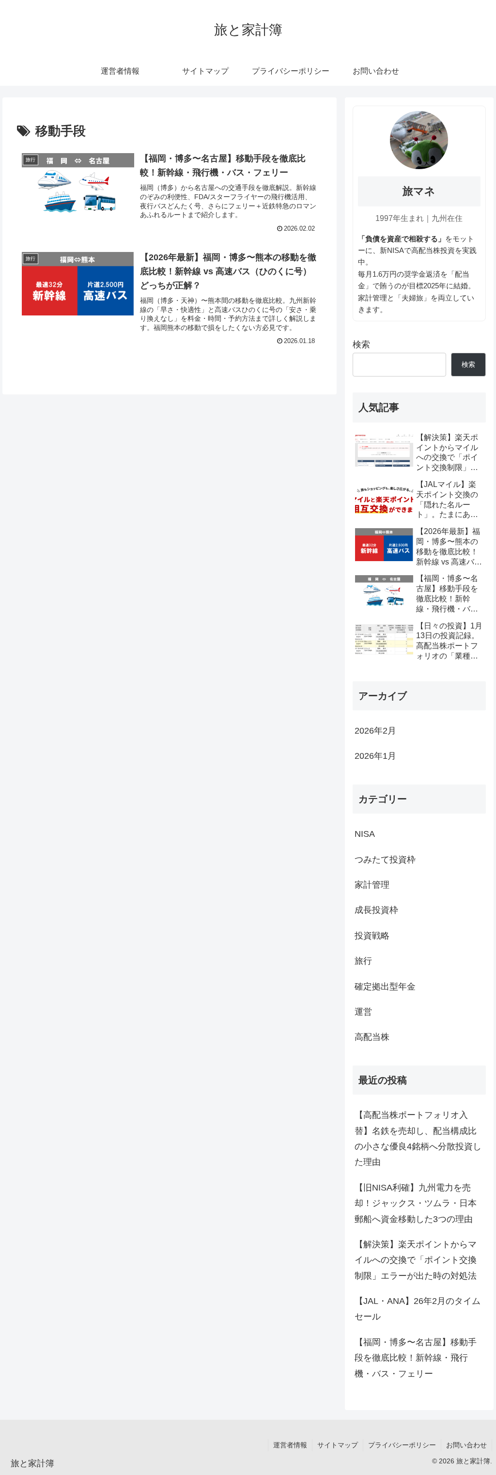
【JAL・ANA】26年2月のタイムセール (417, 1308)
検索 (361, 344)
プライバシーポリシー (402, 1445)
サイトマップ (337, 1445)
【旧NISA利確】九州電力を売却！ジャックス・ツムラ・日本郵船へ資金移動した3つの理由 (416, 1203)
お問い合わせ (466, 1445)
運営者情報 (290, 1445)
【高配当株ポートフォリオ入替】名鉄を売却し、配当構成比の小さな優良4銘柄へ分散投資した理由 (418, 1138)
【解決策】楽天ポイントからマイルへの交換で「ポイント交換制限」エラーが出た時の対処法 (416, 1260)
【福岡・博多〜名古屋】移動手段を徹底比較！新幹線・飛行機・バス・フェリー (416, 1358)
